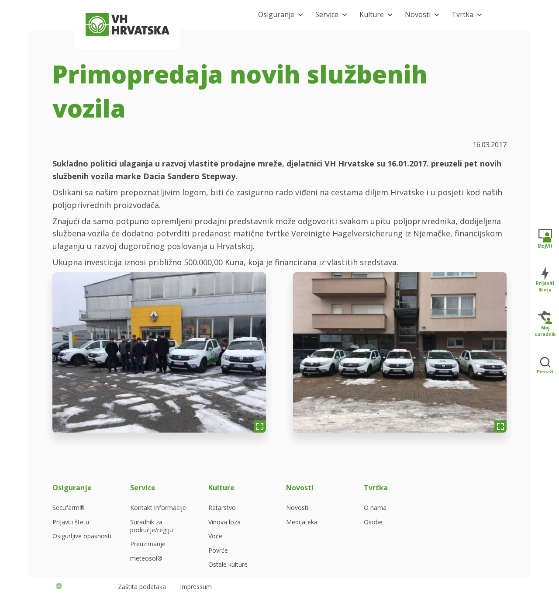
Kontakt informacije (158, 508)
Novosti (297, 508)
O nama (375, 508)
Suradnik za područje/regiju (151, 526)
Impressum (196, 586)
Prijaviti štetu (70, 522)
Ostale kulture (228, 564)
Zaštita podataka (142, 586)
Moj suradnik (545, 331)
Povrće (218, 550)
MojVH (545, 246)
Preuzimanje (148, 544)
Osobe (373, 522)
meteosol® (146, 558)
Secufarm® (68, 508)
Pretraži (545, 371)
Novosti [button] (418, 14)
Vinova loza (224, 522)
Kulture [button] (371, 14)
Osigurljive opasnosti (81, 536)
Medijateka (301, 522)
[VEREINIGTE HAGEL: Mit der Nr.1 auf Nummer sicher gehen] (127, 24)
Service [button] (326, 14)
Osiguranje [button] (276, 14)
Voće (215, 536)
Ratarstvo (222, 508)
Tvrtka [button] (462, 14)
